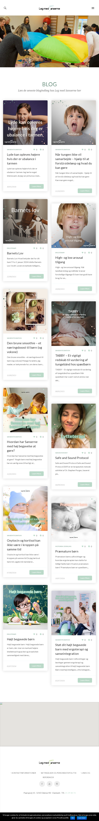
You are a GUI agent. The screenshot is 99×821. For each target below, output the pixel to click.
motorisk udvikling (63, 546)
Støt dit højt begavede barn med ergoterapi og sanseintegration (71, 649)
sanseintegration (14, 149)
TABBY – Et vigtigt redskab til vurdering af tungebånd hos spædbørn (73, 360)
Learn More (36, 186)
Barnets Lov (15, 253)
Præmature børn (66, 551)
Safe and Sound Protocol (72, 458)
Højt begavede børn (21, 639)
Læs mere (81, 818)
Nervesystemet (61, 453)
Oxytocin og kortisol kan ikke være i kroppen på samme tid (23, 545)
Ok (73, 818)
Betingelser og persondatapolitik (58, 773)
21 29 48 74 (70, 793)
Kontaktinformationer (24, 773)
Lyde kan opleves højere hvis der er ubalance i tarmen (23, 159)
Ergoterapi (11, 248)
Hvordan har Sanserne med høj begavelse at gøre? (22, 446)
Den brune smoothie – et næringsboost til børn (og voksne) (24, 347)
